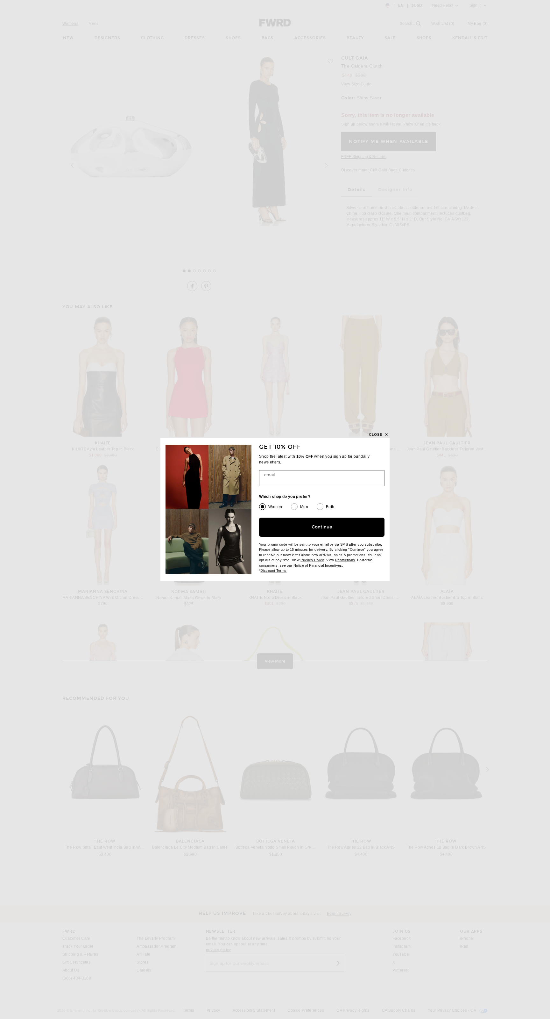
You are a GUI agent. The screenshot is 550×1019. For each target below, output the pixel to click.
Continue (322, 527)
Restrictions (345, 560)
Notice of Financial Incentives (317, 565)
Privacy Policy (312, 560)
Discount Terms (273, 570)
